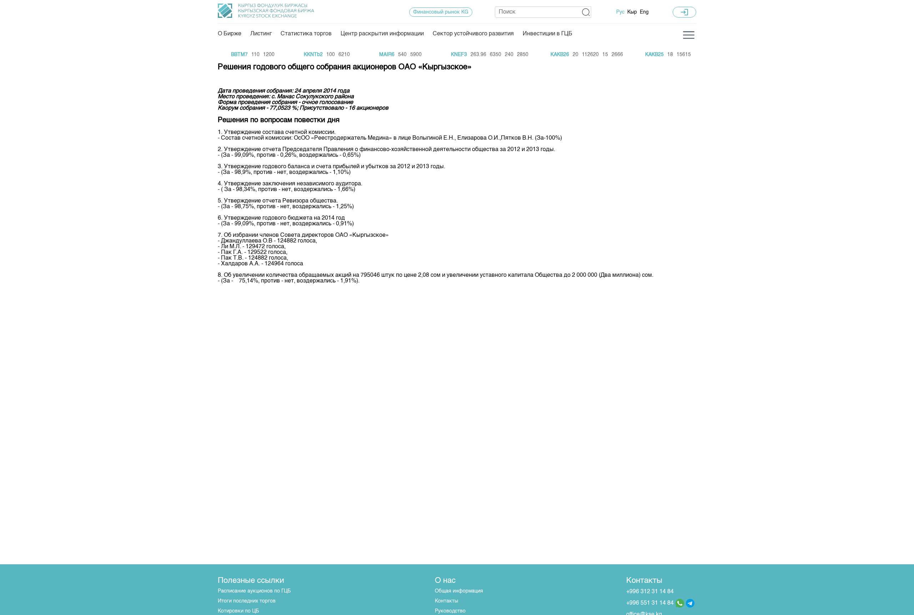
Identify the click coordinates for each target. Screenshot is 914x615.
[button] (586, 12)
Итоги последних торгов (247, 601)
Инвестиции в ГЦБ (547, 34)
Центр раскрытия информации (382, 34)
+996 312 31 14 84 (650, 592)
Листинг (261, 34)
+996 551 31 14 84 (650, 603)
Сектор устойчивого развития (473, 34)
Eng (644, 12)
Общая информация (459, 591)
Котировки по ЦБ (238, 611)
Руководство (450, 611)
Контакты (446, 601)
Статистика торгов (306, 34)
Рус (620, 12)
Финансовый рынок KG (440, 12)
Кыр (632, 12)
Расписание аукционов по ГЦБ (254, 591)
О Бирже (229, 34)
